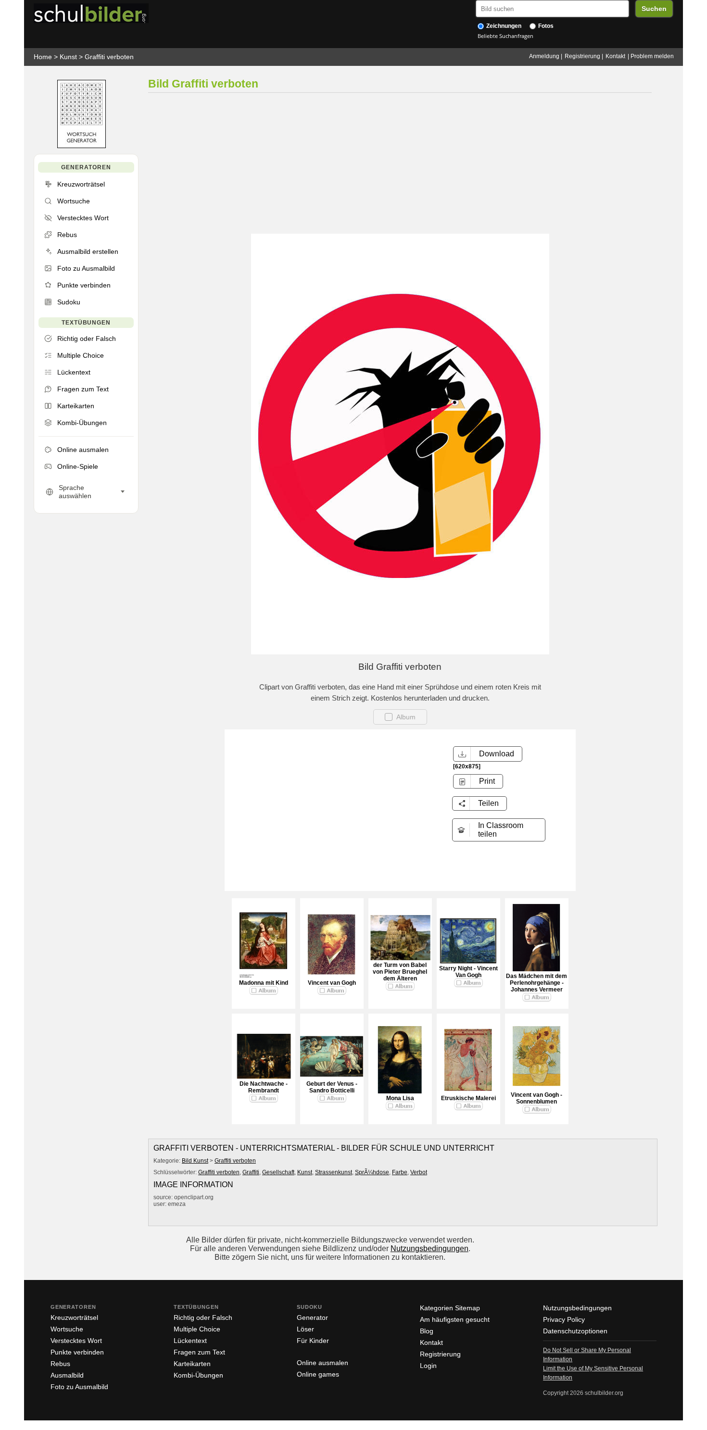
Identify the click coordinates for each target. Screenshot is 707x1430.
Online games (318, 1374)
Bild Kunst (195, 1160)
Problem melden (652, 56)
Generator (312, 1317)
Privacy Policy (564, 1319)
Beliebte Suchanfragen (505, 35)
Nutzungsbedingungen (429, 1248)
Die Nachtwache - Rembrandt (264, 1087)
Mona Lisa (400, 1098)
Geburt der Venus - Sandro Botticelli (331, 1087)
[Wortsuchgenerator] (81, 146)
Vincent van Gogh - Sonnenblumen (536, 1098)
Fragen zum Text (199, 1352)
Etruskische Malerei (468, 1098)
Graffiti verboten (109, 57)
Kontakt (615, 56)
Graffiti (250, 1172)
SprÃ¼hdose (372, 1172)
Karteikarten (192, 1363)
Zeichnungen (503, 26)
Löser (305, 1329)
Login (428, 1365)
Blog (426, 1331)
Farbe (399, 1172)
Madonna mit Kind (263, 982)
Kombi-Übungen (198, 1375)
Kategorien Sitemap (450, 1308)
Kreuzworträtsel (74, 1317)
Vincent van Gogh (332, 982)
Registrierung (582, 56)
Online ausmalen (322, 1363)
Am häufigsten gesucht (455, 1319)
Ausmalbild (67, 1375)
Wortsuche (66, 1329)
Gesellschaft (278, 1172)
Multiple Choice (197, 1329)
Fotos (545, 26)
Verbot (418, 1172)
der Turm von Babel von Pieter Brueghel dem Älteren (400, 972)
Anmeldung (544, 56)
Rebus (60, 1363)
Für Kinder (313, 1340)
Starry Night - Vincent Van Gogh (468, 971)
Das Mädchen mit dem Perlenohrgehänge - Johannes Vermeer (536, 983)
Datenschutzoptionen (575, 1331)
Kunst (68, 57)
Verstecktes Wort (76, 1340)
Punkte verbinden (77, 1352)
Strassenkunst (333, 1172)
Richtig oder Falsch (203, 1317)
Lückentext (190, 1340)
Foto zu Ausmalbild (79, 1387)
